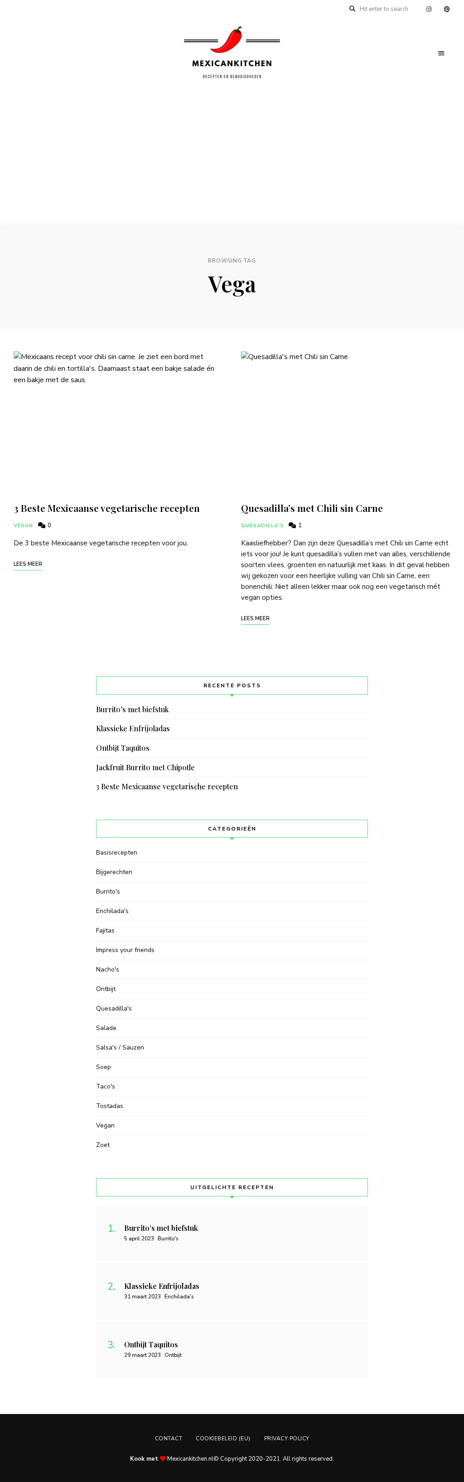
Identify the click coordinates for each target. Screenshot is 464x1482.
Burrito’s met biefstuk (132, 709)
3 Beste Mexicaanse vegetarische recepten (107, 507)
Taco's (105, 1086)
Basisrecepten (116, 852)
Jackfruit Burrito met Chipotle (145, 767)
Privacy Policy (286, 1438)
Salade (106, 1028)
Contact (169, 1438)
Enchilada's (112, 911)
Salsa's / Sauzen (120, 1047)
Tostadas (109, 1106)
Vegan (24, 525)
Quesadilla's (262, 525)
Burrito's (108, 891)
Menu (441, 53)
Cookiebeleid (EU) (223, 1438)
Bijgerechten (114, 872)
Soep (103, 1067)
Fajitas (105, 930)
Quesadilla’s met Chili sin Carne (312, 507)
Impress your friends (125, 950)
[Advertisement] (232, 156)
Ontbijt (106, 989)
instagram (429, 9)
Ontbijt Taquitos (123, 748)
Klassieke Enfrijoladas (133, 728)
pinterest (447, 9)
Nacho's (107, 969)
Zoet (103, 1145)
